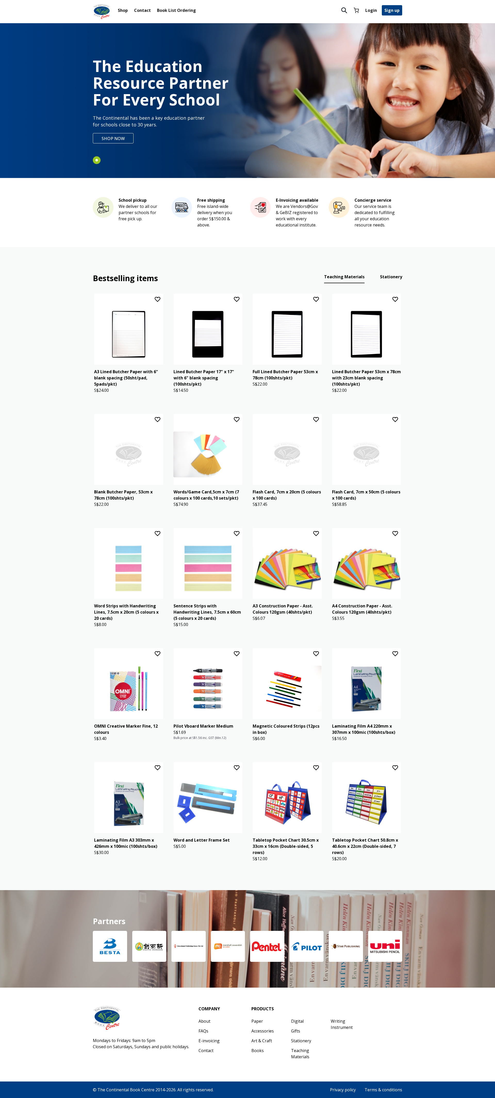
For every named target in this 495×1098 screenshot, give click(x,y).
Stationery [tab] (391, 277)
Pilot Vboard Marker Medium (203, 726)
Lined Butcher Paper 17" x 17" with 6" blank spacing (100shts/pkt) (204, 378)
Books (257, 1050)
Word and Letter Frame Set (202, 840)
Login (371, 10)
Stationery (301, 1041)
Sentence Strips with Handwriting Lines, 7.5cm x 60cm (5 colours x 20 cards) (207, 612)
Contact (142, 10)
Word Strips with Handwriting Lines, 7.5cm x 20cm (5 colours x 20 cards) (126, 612)
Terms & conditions (383, 1090)
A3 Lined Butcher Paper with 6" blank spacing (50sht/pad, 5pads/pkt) (126, 378)
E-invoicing (209, 1041)
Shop (123, 10)
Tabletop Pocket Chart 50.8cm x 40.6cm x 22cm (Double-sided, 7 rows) (365, 846)
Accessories (262, 1031)
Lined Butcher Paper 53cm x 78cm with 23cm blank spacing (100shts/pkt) (366, 378)
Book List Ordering (176, 10)
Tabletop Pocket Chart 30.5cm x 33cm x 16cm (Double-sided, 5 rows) (286, 846)
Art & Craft (261, 1041)
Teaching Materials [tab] (344, 277)
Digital (297, 1021)
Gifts (295, 1031)
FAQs (203, 1031)
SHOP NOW (113, 138)
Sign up (392, 10)
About (204, 1021)
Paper (257, 1021)
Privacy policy (343, 1090)
